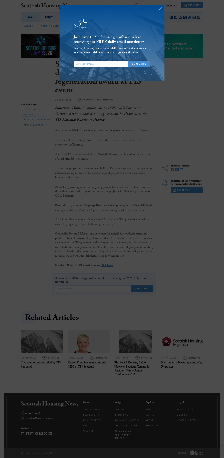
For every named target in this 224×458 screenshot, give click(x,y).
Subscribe (139, 63)
